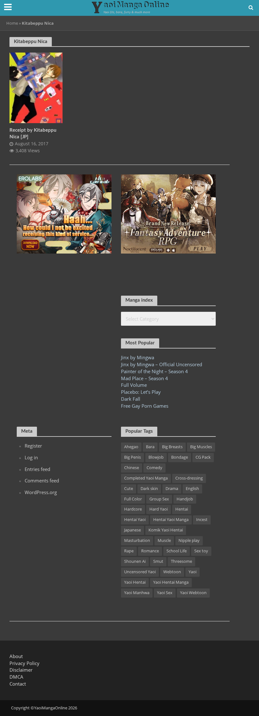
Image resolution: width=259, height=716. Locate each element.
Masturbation (137, 540)
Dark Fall (130, 399)
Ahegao (131, 446)
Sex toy (201, 551)
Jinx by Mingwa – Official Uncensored (161, 364)
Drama (172, 488)
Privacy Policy (24, 663)
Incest (202, 519)
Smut (158, 561)
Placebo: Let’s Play (141, 392)
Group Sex (159, 499)
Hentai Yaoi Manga (171, 519)
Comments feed (42, 480)
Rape (129, 551)
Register (33, 446)
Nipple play (189, 540)
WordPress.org (41, 492)
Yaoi (192, 572)
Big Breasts (172, 446)
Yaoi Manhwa (136, 592)
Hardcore (133, 509)
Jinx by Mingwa (137, 357)
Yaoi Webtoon (193, 592)
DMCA (16, 677)
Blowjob (156, 457)
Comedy (154, 467)
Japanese (132, 530)
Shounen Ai (135, 561)
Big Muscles (201, 446)
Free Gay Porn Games (144, 406)
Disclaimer (21, 670)
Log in (31, 457)
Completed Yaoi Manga (146, 478)
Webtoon (172, 572)
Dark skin (149, 488)
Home (12, 23)
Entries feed (37, 469)
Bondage (179, 457)
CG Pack (203, 457)
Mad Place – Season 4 (144, 378)
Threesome (181, 561)
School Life (176, 551)
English (192, 488)
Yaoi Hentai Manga (171, 582)
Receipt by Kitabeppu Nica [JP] (32, 133)
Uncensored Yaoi (140, 572)
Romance (150, 551)
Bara (150, 446)
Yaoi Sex (164, 592)
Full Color (133, 499)
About (16, 656)
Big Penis (132, 457)
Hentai (181, 509)
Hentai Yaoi (135, 519)
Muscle (164, 540)
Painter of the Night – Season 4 (154, 371)
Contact (17, 684)
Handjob (185, 499)
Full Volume (134, 385)
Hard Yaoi (158, 509)
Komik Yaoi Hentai (165, 530)
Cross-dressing (189, 478)
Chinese (131, 467)
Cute (128, 488)
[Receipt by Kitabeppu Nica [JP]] (36, 87)
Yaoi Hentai (135, 582)
